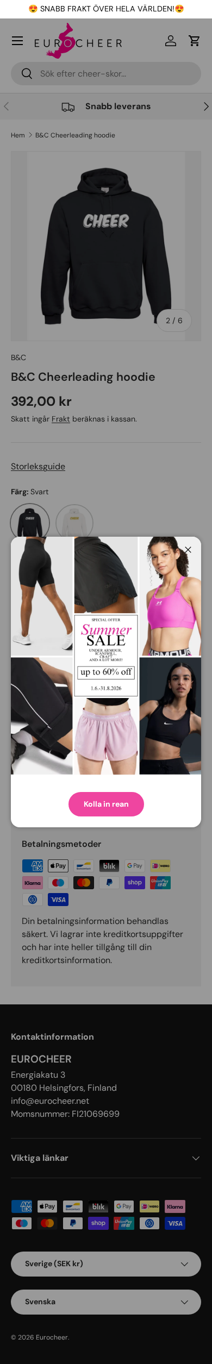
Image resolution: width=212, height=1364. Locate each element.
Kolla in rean (106, 804)
